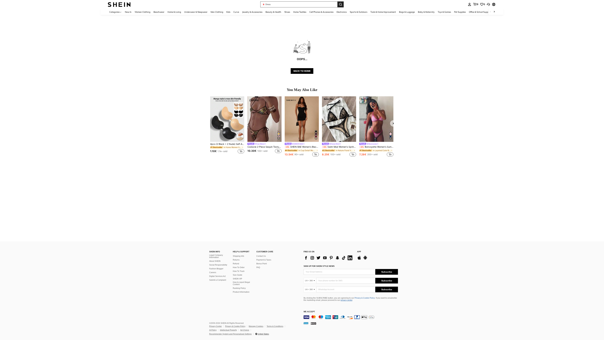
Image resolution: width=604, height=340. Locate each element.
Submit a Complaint (217, 280)
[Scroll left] (490, 12)
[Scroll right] (494, 12)
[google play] (365, 259)
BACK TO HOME (302, 71)
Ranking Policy (239, 288)
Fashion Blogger (216, 269)
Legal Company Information (216, 256)
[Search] (340, 4)
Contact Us (261, 256)
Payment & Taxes (263, 260)
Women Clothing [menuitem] (142, 12)
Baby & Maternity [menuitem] (426, 12)
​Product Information (241, 292)
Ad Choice (244, 330)
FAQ (258, 267)
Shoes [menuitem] (287, 12)
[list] (329, 257)
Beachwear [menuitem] (159, 12)
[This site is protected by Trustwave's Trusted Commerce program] (306, 323)
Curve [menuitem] (236, 12)
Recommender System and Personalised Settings (230, 334)
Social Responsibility (218, 265)
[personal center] (469, 4)
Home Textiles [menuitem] (299, 12)
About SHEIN (215, 261)
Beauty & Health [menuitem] (273, 12)
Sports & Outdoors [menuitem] (358, 12)
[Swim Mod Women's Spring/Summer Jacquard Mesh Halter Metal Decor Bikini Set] (339, 119)
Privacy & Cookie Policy (365, 298)
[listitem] (227, 126)
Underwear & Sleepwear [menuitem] (195, 12)
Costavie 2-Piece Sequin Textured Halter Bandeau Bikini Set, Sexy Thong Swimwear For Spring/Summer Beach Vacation (264, 147)
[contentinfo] (351, 317)
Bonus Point (261, 264)
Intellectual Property (228, 330)
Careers (212, 272)
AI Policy (213, 330)
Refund (236, 264)
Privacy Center (215, 326)
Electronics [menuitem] (342, 12)
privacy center (346, 300)
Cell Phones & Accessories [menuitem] (321, 12)
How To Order (239, 267)
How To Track (238, 271)
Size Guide (237, 275)
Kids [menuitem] (228, 12)
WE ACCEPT (309, 312)
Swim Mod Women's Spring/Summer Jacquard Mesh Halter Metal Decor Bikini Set (339, 147)
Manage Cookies (256, 326)
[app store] (359, 259)
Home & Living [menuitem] (174, 12)
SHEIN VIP (237, 279)
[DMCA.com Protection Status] (313, 323)
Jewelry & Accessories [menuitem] (252, 12)
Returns (236, 260)
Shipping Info (238, 256)
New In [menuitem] (128, 12)
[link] (475, 4)
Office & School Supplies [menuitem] (480, 12)
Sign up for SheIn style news (319, 266)
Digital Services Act (217, 276)
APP (359, 252)
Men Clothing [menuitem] (217, 12)
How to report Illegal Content (241, 283)
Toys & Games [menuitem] (444, 12)
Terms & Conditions (275, 326)
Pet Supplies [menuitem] (460, 12)
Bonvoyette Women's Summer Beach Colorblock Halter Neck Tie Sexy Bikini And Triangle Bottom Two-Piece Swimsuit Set (376, 147)
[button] (488, 4)
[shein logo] (119, 4)
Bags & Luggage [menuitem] (407, 12)
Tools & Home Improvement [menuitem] (383, 12)
